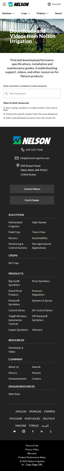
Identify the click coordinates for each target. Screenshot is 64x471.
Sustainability (40, 238)
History (13, 372)
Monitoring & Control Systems (18, 245)
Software (37, 329)
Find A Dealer (32, 200)
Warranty (32, 453)
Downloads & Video (16, 349)
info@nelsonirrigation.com (34, 158)
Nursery (13, 238)
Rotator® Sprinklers (14, 302)
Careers (36, 378)
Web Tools (14, 393)
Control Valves (17, 310)
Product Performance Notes (32, 457)
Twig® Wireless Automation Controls (17, 320)
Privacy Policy (32, 449)
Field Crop (14, 232)
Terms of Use (32, 446)
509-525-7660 (34, 149)
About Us (14, 366)
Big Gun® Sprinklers (14, 282)
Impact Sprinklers (18, 329)
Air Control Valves (42, 310)
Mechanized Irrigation (15, 224)
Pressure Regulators (38, 292)
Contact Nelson (32, 188)
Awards (36, 366)
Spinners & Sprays (42, 300)
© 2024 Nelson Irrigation (32, 461)
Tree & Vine (38, 232)
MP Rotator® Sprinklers (39, 318)
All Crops (14, 262)
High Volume (39, 222)
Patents (36, 372)
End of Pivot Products (15, 292)
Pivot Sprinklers (41, 281)
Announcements (18, 378)
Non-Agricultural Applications (41, 245)
